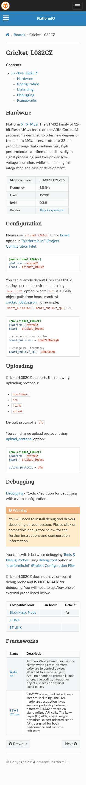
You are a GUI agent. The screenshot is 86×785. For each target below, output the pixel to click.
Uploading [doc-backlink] (19, 365)
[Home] (7, 35)
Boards (19, 35)
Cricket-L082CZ (24, 73)
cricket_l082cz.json (21, 302)
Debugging (25, 95)
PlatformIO (46, 18)
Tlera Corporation (51, 210)
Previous (19, 744)
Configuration (28, 84)
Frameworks (27, 100)
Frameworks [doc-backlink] (22, 640)
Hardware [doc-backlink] (18, 112)
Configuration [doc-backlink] (24, 223)
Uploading (25, 90)
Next (69, 744)
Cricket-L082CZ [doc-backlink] (29, 52)
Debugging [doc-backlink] (20, 481)
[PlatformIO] (5, 5)
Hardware (25, 79)
